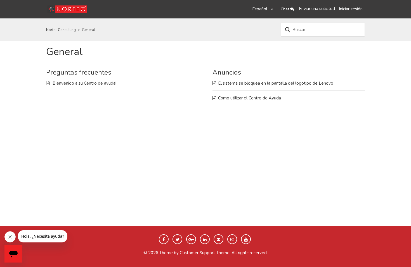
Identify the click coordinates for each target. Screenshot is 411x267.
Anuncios (226, 72)
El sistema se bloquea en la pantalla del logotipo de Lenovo (275, 83)
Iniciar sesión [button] (351, 9)
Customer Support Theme (205, 253)
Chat (285, 9)
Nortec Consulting (61, 29)
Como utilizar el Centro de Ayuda (249, 98)
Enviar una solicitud (317, 8)
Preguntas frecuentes (78, 72)
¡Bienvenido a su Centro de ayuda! (84, 83)
